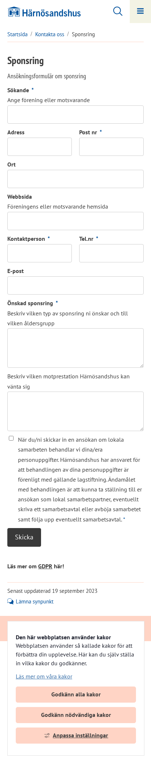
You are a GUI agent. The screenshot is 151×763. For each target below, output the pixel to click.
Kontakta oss (49, 34)
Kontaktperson (28, 238)
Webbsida (19, 196)
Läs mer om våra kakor (44, 676)
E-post (15, 270)
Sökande (20, 90)
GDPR (45, 566)
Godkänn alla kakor (76, 694)
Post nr (90, 132)
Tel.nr (88, 238)
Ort (11, 164)
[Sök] (114, 10)
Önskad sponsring (32, 303)
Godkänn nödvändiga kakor (76, 714)
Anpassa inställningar (80, 735)
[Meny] (140, 11)
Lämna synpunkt (35, 601)
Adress (16, 132)
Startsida (17, 34)
